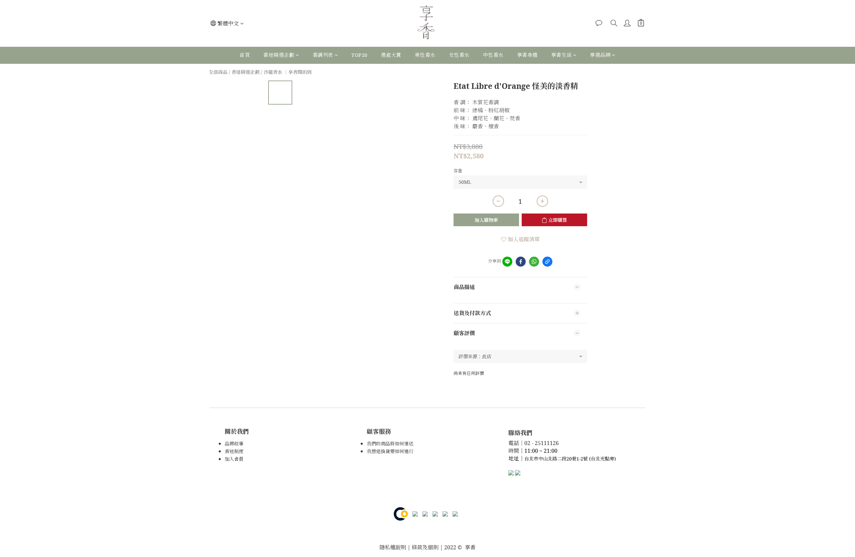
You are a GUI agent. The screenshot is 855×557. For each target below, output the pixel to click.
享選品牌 (600, 54)
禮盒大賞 (391, 54)
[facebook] (521, 262)
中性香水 (493, 54)
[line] (507, 262)
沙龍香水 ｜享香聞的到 (288, 72)
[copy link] (547, 262)
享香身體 (527, 54)
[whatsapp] (534, 262)
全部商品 (218, 72)
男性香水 (425, 54)
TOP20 (359, 54)
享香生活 (561, 54)
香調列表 (323, 54)
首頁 (244, 54)
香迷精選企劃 (278, 54)
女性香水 (459, 54)
